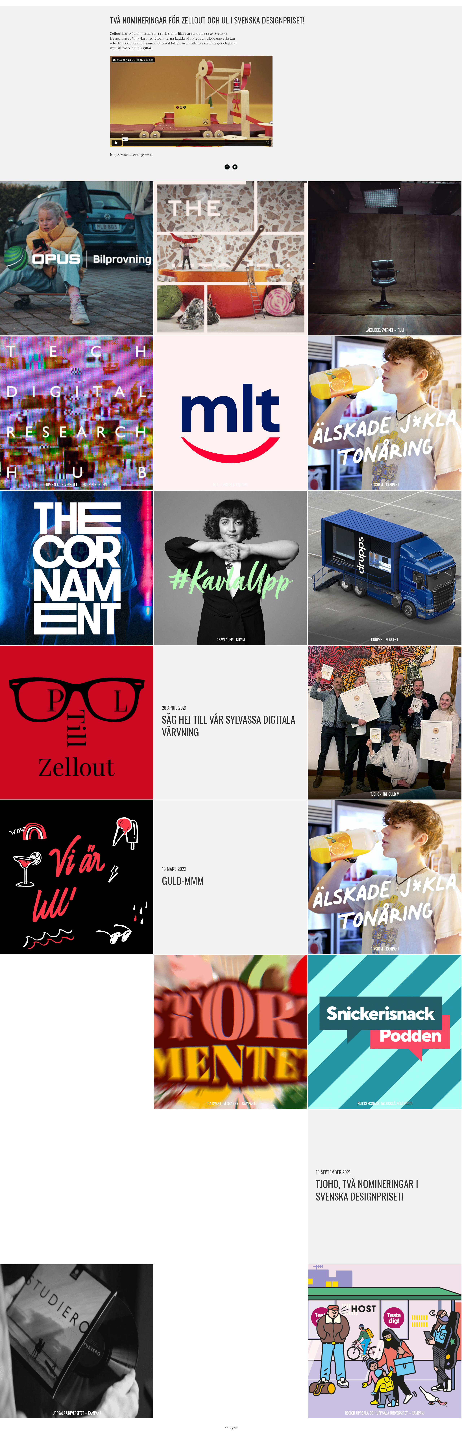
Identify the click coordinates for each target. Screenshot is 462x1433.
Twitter (235, 167)
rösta (126, 48)
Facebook (227, 167)
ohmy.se (231, 1427)
